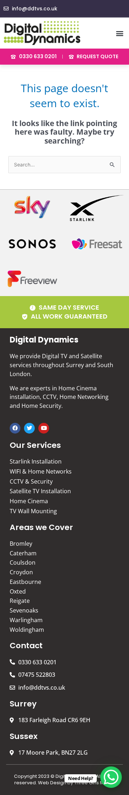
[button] (119, 33)
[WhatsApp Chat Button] (111, 777)
